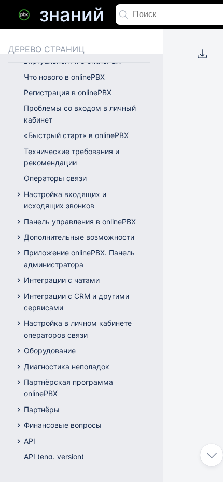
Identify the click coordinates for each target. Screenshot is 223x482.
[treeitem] (89, 77)
